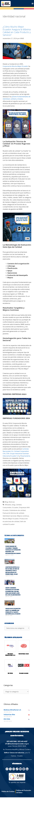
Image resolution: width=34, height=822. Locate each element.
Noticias (12, 502)
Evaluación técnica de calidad (13, 513)
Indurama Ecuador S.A (11, 456)
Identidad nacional (9, 516)
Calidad (18, 505)
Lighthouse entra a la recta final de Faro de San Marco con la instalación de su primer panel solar (12, 570)
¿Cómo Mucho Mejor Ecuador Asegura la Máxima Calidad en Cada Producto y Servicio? (17, 30)
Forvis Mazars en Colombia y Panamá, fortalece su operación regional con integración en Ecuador (13, 550)
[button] (32, 3)
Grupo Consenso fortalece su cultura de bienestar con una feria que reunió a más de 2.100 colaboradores (12, 591)
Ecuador (15, 507)
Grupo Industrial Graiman (19, 453)
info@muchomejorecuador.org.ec (17, 744)
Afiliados (8, 505)
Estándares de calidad (18, 510)
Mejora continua (23, 516)
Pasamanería (25, 456)
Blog (6, 502)
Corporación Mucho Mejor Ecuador (15, 66)
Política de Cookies (8, 791)
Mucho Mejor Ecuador (11, 519)
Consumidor (7, 507)
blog (13, 505)
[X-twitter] (10, 769)
